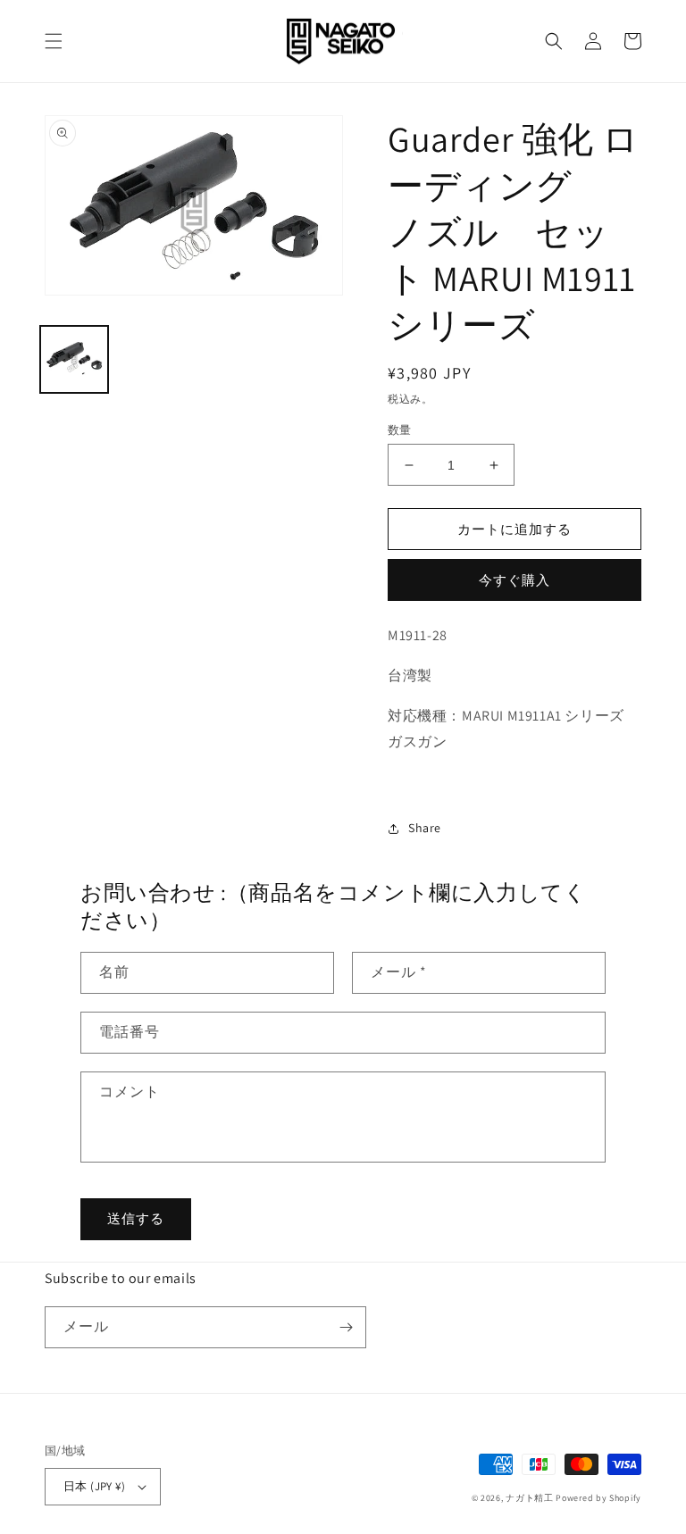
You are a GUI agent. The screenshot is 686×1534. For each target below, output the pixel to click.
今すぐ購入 (514, 579)
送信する (135, 1218)
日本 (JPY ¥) (94, 1486)
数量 (400, 430)
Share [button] (424, 828)
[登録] (345, 1327)
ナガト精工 (530, 1498)
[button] (53, 41)
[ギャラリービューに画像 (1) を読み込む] (74, 360)
